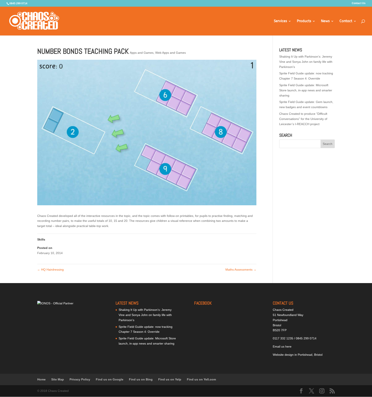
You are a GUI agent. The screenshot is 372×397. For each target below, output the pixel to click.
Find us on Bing (141, 379)
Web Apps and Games (170, 52)
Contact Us (359, 3)
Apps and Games (141, 52)
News (325, 21)
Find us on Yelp (169, 379)
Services (280, 21)
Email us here (282, 346)
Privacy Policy (80, 379)
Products (304, 21)
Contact (345, 21)
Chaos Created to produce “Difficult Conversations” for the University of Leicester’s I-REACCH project (303, 119)
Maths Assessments (240, 269)
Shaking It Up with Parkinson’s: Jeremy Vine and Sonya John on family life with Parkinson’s (305, 62)
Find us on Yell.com (201, 379)
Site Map (57, 379)
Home (41, 379)
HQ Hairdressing (50, 269)
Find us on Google (109, 379)
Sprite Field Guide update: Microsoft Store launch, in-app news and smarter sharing (305, 90)
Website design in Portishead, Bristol (297, 354)
